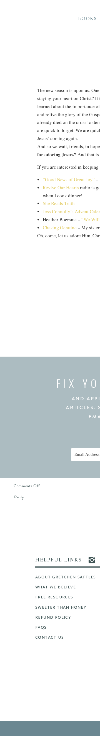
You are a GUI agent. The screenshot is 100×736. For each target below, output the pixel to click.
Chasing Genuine (60, 227)
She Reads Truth (59, 203)
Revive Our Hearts (61, 187)
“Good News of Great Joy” (69, 179)
